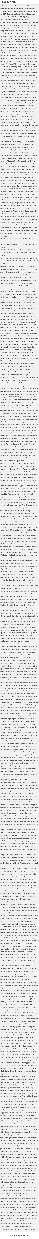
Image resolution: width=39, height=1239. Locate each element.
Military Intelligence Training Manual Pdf (15, 6)
